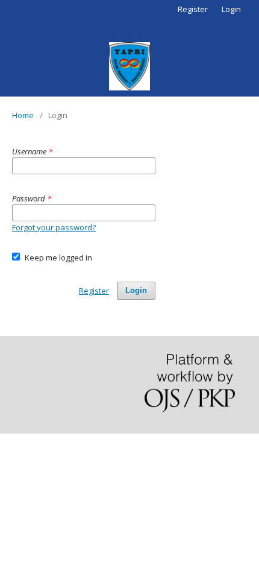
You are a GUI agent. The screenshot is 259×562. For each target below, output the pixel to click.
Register (193, 9)
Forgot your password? (54, 227)
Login (231, 9)
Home (23, 115)
